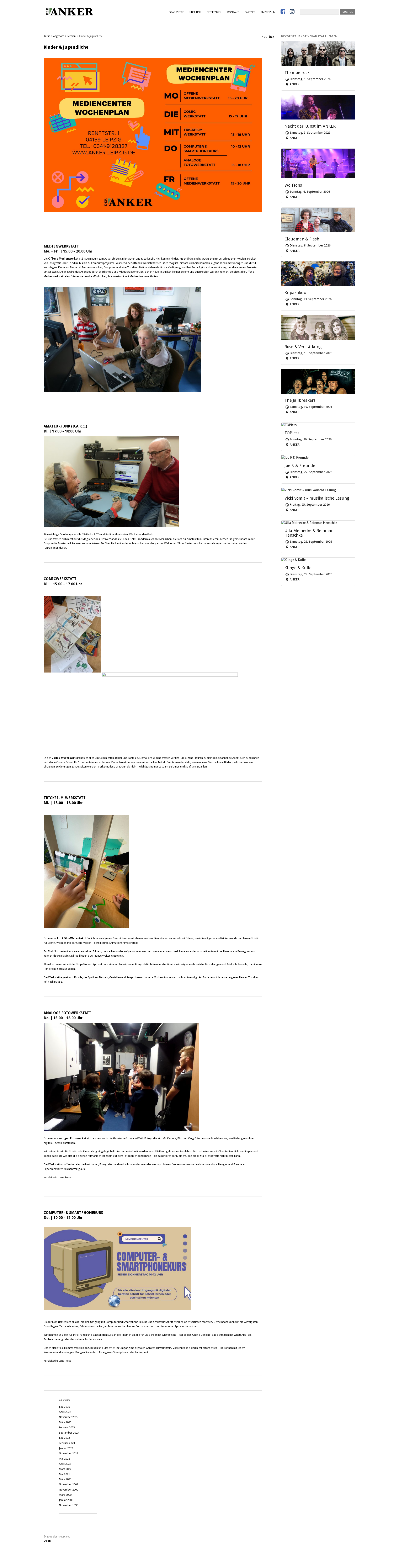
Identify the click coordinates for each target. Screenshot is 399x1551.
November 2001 (68, 1484)
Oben (47, 1540)
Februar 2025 (67, 1427)
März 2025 (65, 1422)
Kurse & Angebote (54, 36)
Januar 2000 (66, 1500)
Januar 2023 (66, 1448)
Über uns (195, 12)
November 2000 (68, 1489)
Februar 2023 (67, 1443)
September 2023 (69, 1432)
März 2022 (65, 1469)
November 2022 (68, 1453)
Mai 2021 (64, 1474)
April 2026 (65, 1411)
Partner (250, 12)
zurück (269, 37)
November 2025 (68, 1417)
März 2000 (65, 1494)
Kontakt (233, 12)
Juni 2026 (64, 1406)
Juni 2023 (64, 1437)
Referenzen (214, 12)
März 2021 (65, 1479)
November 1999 (68, 1505)
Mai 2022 (64, 1458)
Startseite (176, 12)
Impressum (268, 12)
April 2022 (65, 1463)
